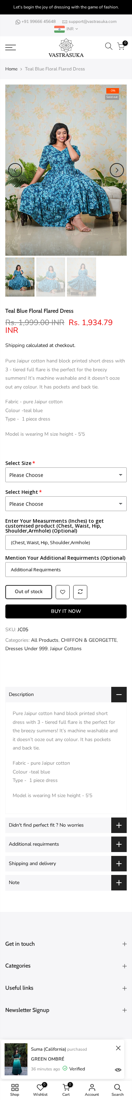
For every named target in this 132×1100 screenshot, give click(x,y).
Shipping (15, 345)
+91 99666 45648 (39, 21)
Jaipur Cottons (66, 648)
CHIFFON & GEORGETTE (89, 640)
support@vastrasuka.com (93, 21)
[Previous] (15, 170)
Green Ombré (47, 1059)
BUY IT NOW (66, 611)
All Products (44, 640)
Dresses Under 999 (26, 648)
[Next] (117, 170)
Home (11, 69)
